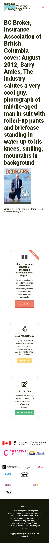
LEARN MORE (24, 304)
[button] (43, 7)
